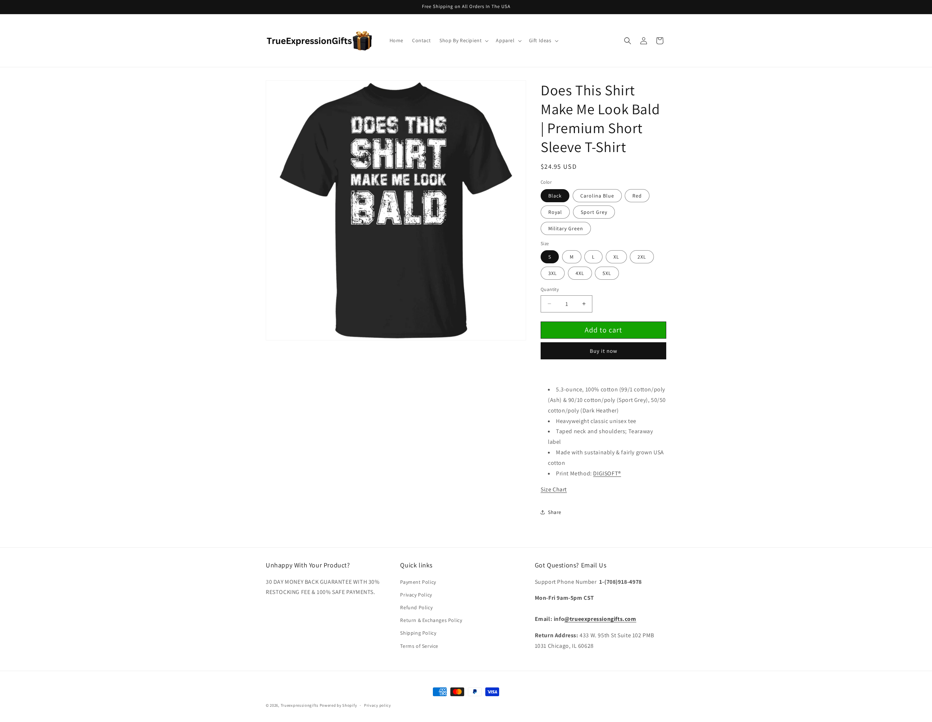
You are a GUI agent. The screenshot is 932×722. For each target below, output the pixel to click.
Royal (555, 212)
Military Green (565, 228)
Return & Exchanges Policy (431, 620)
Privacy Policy (416, 594)
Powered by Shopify (338, 705)
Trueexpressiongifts (300, 705)
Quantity (550, 289)
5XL (607, 273)
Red (637, 195)
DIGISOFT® (607, 473)
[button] (463, 40)
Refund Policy (416, 607)
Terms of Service (419, 646)
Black (555, 195)
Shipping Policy (418, 633)
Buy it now (603, 350)
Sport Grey (594, 212)
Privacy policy (377, 705)
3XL (552, 273)
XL (616, 257)
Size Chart (554, 489)
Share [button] (554, 512)
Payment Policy (418, 582)
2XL (641, 257)
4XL (580, 273)
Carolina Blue (597, 195)
